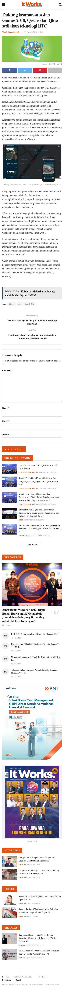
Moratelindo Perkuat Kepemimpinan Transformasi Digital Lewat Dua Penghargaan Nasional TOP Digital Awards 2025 (39, 497)
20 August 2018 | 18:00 (33, 32)
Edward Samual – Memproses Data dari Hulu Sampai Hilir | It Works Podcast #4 (39, 952)
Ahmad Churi (24, 536)
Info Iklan (41, 976)
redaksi (22, 945)
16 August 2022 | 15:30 (36, 945)
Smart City (29, 304)
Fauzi (21, 520)
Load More (32, 545)
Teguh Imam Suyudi (10, 31)
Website (5, 434)
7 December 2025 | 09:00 (47, 488)
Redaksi (5, 976)
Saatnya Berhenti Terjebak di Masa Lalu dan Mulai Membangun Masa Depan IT (38, 911)
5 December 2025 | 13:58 (35, 520)
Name (6, 407)
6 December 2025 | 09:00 (47, 504)
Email (6, 421)
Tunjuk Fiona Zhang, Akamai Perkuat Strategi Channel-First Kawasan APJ (39, 872)
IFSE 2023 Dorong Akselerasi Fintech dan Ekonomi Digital (35, 634)
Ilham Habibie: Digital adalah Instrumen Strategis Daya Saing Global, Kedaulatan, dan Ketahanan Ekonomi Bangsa (39, 512)
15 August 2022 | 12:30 (36, 958)
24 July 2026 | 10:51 (33, 916)
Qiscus (12, 304)
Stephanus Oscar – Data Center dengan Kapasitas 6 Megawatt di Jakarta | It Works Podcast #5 (37, 938)
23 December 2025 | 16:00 (47, 472)
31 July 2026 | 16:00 (33, 903)
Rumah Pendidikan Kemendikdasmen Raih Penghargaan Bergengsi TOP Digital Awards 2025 (38, 481)
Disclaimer (6, 980)
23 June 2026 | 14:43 (33, 865)
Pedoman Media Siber (23, 976)
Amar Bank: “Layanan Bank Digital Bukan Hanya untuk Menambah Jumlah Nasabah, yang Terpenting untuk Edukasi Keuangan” (24, 615)
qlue (20, 304)
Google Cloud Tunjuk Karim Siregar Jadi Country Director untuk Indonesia (37, 859)
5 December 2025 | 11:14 (41, 536)
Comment (6, 370)
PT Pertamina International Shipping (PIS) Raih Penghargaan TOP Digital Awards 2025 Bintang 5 (40, 528)
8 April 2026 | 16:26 (33, 877)
